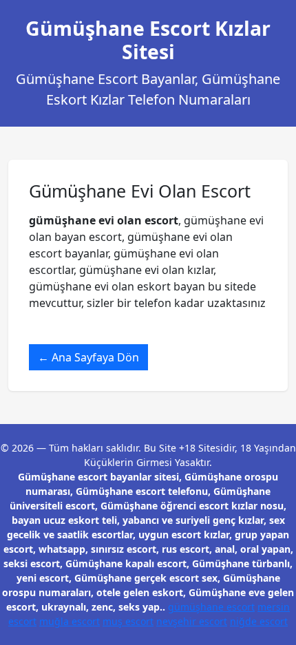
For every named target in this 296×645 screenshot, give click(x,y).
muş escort (128, 621)
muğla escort (69, 621)
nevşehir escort (191, 621)
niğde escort (259, 621)
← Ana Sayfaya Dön (88, 357)
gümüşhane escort (211, 606)
